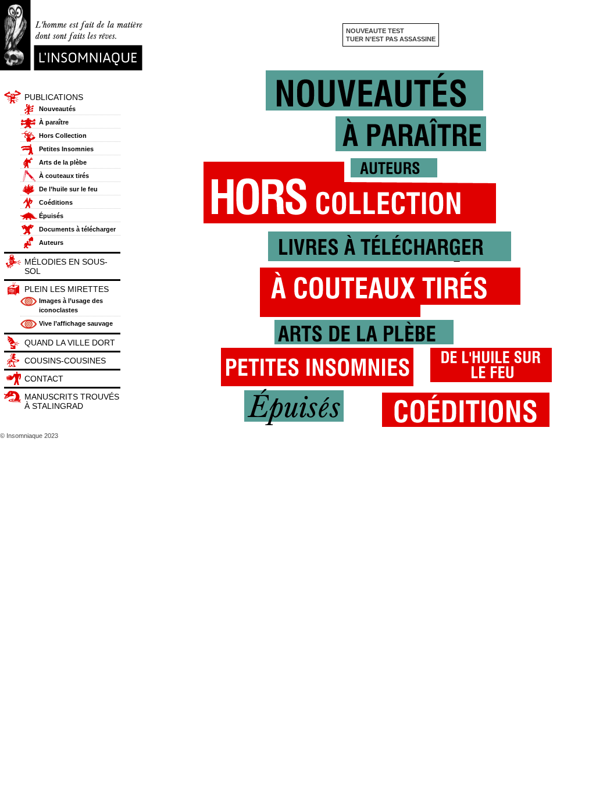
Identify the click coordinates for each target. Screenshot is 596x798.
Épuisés (51, 215)
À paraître (54, 122)
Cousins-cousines (65, 360)
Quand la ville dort (69, 342)
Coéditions (56, 202)
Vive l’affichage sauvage (76, 323)
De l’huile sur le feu (68, 189)
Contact (43, 378)
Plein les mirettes (66, 289)
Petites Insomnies (66, 148)
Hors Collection (63, 135)
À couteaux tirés (64, 175)
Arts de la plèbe (63, 162)
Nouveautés (57, 108)
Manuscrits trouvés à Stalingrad (71, 401)
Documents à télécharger (77, 229)
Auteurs (51, 242)
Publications (53, 97)
